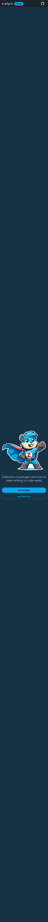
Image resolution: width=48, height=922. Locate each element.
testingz (19, 4)
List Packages (24, 490)
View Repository (24, 496)
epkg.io (7, 3)
